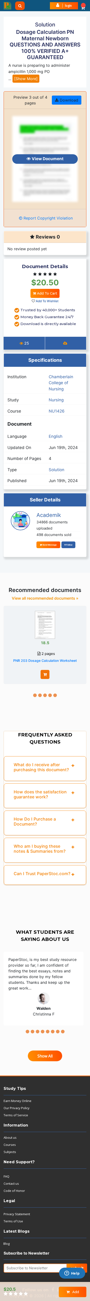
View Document (47, 158)
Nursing (56, 400)
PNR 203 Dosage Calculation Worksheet (45, 660)
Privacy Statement (17, 1214)
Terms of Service (16, 1115)
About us (10, 1137)
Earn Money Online (17, 1101)
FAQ (6, 1176)
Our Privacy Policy (17, 1108)
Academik (48, 515)
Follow (69, 545)
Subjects (10, 1152)
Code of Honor (14, 1191)
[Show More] (26, 78)
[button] (83, 5)
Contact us (11, 1183)
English (55, 436)
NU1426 (57, 411)
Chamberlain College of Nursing (61, 382)
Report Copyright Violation (47, 218)
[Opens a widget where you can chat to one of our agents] (72, 1274)
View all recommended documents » (45, 598)
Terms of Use (13, 1221)
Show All (45, 1056)
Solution (56, 469)
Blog (6, 1243)
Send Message (49, 545)
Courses (10, 1145)
